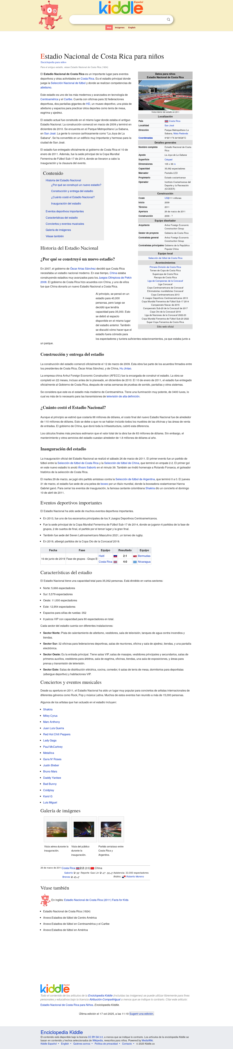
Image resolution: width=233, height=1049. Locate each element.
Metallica (48, 753)
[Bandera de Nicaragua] (135, 562)
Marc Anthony (51, 722)
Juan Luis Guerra (53, 728)
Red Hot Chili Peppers (56, 734)
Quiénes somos (81, 1043)
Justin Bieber (51, 765)
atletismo (45, 87)
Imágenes (120, 27)
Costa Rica (174, 121)
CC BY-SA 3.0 (95, 1037)
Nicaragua (144, 562)
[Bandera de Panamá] (124, 876)
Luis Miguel (50, 802)
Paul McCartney (53, 747)
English (131, 27)
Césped (168, 159)
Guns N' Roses (52, 759)
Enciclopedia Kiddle (100, 995)
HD (88, 104)
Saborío (68, 872)
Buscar (168, 19)
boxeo (104, 484)
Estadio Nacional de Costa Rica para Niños (66, 1005)
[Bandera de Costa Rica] (115, 562)
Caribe (68, 99)
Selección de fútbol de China (121, 463)
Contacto (127, 1043)
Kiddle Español (49, 1043)
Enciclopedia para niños (53, 62)
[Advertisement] (116, 40)
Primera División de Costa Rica (165, 267)
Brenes (66, 876)
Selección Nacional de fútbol (68, 83)
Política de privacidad (106, 1043)
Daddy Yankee (52, 778)
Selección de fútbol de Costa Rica (165, 258)
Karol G (47, 796)
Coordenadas (146, 137)
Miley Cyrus (50, 716)
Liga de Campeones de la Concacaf (165, 280)
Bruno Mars (50, 771)
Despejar (161, 19)
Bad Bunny (50, 784)
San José (169, 125)
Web (109, 27)
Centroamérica (49, 99)
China (113, 273)
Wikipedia (97, 1040)
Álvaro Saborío (87, 467)
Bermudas (144, 556)
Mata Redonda (180, 133)
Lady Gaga (49, 740)
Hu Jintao (125, 368)
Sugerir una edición (141, 1013)
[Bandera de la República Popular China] (92, 868)
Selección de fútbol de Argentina (135, 479)
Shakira (150, 488)
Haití (101, 556)
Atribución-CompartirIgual (104, 999)
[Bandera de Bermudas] (135, 556)
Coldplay (48, 790)
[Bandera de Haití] (115, 556)
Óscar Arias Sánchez (83, 268)
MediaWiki (147, 1040)
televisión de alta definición (123, 396)
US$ (167, 198)
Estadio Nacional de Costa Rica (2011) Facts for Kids (96, 900)
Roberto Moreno (135, 876)
